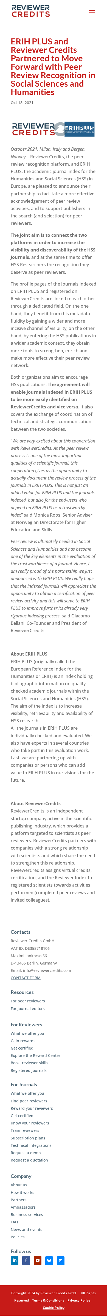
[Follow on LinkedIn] (14, 1260)
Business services (27, 1214)
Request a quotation (29, 1160)
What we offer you (27, 1033)
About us (19, 1184)
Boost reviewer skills (29, 1062)
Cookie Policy (53, 1307)
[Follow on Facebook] (26, 1260)
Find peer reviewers (29, 1100)
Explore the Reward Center (35, 1055)
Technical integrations (31, 1145)
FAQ (14, 1221)
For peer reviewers (28, 1000)
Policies (18, 1236)
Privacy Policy (79, 1300)
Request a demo (26, 1152)
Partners (19, 1199)
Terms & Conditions (48, 1300)
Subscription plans (28, 1138)
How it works (22, 1192)
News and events (26, 1229)
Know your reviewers (30, 1123)
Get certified (22, 1048)
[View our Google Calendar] (60, 1260)
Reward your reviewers (32, 1108)
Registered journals (29, 1070)
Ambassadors (23, 1207)
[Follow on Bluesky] (49, 1260)
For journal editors (28, 1008)
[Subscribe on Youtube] (37, 1260)
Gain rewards (23, 1040)
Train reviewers (25, 1130)
